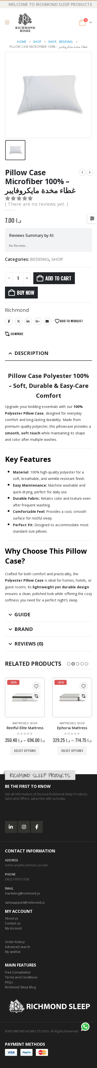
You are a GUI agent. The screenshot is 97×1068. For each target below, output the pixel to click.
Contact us (12, 923)
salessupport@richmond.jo (25, 902)
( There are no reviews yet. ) (36, 203)
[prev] (82, 172)
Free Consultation (18, 972)
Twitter (19, 321)
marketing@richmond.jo (22, 893)
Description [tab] (31, 353)
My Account (13, 928)
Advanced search (17, 947)
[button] (9, 22)
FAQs (9, 982)
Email (47, 321)
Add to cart (58, 278)
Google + (38, 321)
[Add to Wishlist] (36, 686)
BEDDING (39, 259)
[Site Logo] (25, 22)
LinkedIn (28, 321)
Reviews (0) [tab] (28, 643)
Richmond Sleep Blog (20, 987)
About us (11, 918)
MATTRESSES (20, 723)
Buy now (25, 292)
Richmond (17, 310)
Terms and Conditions (21, 977)
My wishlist (12, 952)
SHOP (57, 259)
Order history (15, 942)
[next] (89, 172)
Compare (16, 334)
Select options (25, 750)
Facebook (9, 321)
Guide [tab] (22, 614)
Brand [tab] (23, 629)
